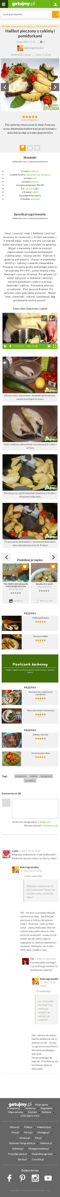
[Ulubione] (25, 567)
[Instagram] (36, 1177)
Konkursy (30, 1108)
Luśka (15, 850)
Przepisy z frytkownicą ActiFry (41, 26)
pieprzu (35, 181)
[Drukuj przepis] (37, 148)
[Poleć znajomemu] (30, 148)
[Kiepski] (23, 116)
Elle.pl (38, 1137)
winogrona (46, 776)
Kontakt (32, 1111)
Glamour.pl (46, 1143)
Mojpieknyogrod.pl (42, 1153)
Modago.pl (43, 1132)
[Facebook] (10, 1177)
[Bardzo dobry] (33, 116)
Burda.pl (22, 1159)
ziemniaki (35, 199)
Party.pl (28, 1132)
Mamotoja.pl (44, 1127)
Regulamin (46, 1108)
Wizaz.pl (14, 1127)
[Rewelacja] (36, 116)
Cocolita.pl (38, 1159)
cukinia (33, 776)
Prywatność (13, 1108)
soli (34, 178)
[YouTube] (49, 1177)
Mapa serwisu (15, 1111)
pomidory (30, 780)
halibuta (34, 171)
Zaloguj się (44, 821)
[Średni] (26, 116)
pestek (36, 174)
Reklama (46, 1111)
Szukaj (55, 14)
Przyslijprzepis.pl (17, 1153)
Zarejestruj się (50, 825)
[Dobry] (30, 116)
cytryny (29, 188)
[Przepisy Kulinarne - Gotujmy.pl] (23, 3)
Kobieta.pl (18, 1148)
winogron (45, 174)
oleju (28, 174)
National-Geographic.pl (22, 1143)
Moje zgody (41, 1104)
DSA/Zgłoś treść (30, 1115)
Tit (32, 958)
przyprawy (21, 776)
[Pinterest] (23, 1177)
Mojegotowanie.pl (38, 1148)
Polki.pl (28, 1127)
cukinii (35, 192)
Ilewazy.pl (24, 1137)
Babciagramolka (29, 867)
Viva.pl (15, 1132)
